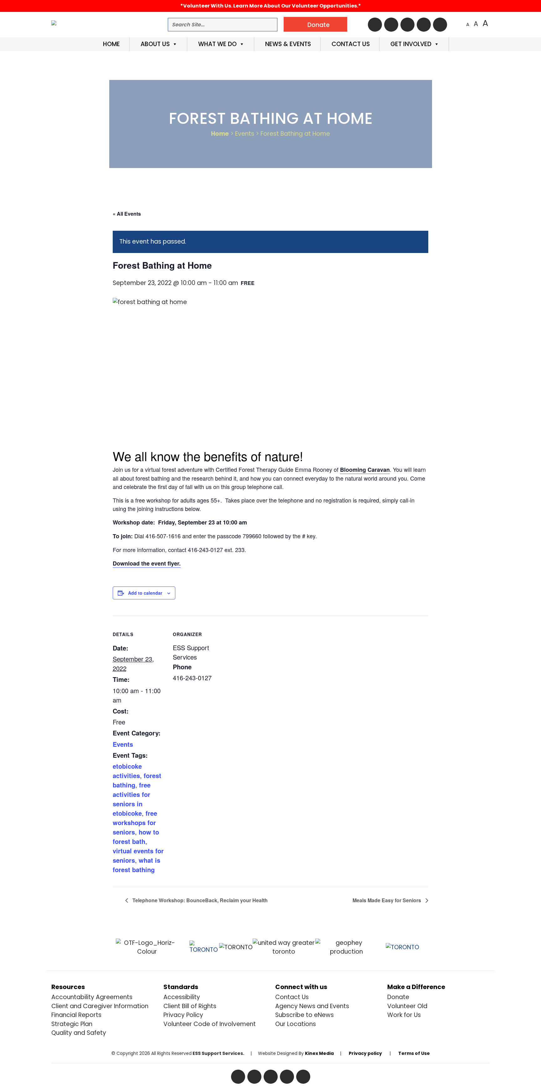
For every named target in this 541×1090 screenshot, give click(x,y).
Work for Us (404, 1015)
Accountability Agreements (91, 997)
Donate (398, 997)
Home (110, 44)
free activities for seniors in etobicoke (132, 799)
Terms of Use (414, 1053)
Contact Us (350, 44)
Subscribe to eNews (304, 1015)
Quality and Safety (78, 1033)
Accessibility (181, 997)
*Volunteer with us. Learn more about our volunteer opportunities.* (270, 5)
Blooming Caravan (365, 470)
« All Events (127, 213)
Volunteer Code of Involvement (209, 1024)
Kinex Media (319, 1053)
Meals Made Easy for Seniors (387, 900)
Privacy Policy (183, 1015)
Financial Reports (76, 1015)
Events (123, 744)
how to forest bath (136, 836)
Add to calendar (145, 593)
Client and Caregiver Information (99, 1006)
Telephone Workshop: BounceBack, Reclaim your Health (199, 900)
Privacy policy (365, 1053)
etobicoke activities (127, 770)
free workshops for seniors (135, 822)
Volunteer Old (407, 1006)
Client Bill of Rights (189, 1006)
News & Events (287, 44)
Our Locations (295, 1024)
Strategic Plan (71, 1024)
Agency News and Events (312, 1006)
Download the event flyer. (147, 563)
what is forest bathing (136, 865)
